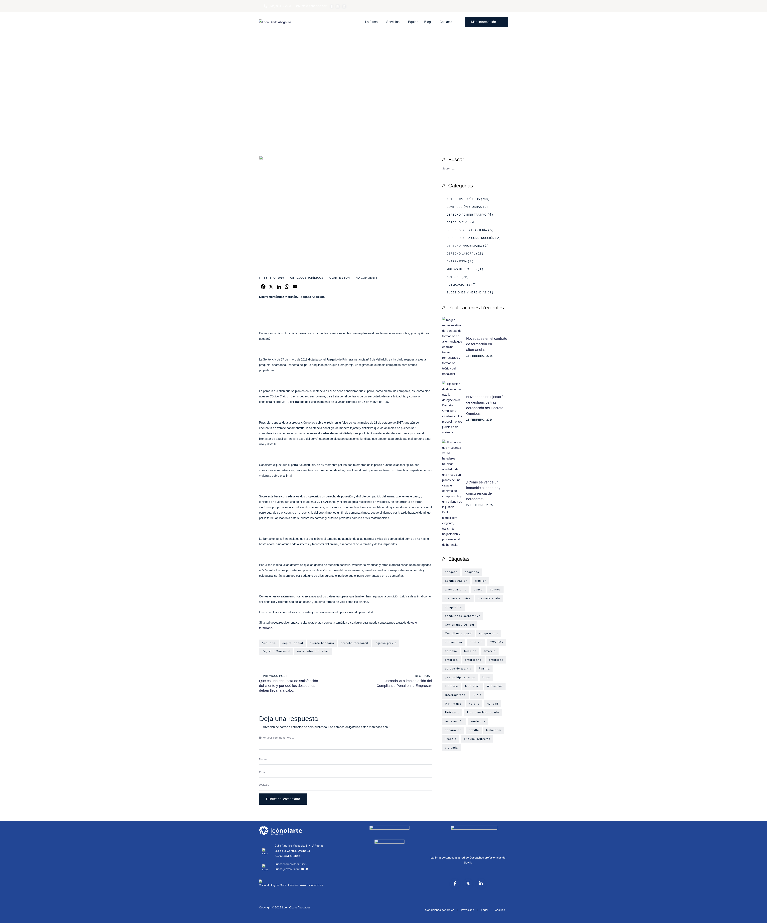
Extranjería (457, 261)
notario (474, 703)
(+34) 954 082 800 (280, 6)
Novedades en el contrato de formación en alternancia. (486, 344)
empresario (473, 659)
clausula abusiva (458, 598)
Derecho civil (458, 222)
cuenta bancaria (322, 643)
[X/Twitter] (468, 883)
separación (453, 730)
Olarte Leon (339, 277)
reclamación (454, 721)
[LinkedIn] (480, 883)
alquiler (480, 580)
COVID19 (497, 642)
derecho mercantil (354, 643)
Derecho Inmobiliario (464, 245)
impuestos (495, 686)
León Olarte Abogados (296, 907)
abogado (451, 571)
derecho (451, 651)
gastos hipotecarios (460, 677)
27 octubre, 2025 (479, 505)
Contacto (445, 22)
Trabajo (450, 738)
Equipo (413, 22)
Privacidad (467, 909)
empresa (451, 659)
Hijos (486, 677)
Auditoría (269, 643)
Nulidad (492, 703)
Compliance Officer (459, 624)
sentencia (478, 721)
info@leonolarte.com (314, 6)
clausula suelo (489, 598)
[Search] (503, 168)
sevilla (474, 730)
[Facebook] (455, 883)
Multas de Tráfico (462, 269)
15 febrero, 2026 (479, 355)
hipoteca (451, 686)
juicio (477, 694)
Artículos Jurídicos (306, 277)
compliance (453, 607)
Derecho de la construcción (470, 238)
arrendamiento (456, 589)
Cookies (500, 909)
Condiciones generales (439, 909)
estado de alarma (458, 668)
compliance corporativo (463, 615)
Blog (427, 22)
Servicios (392, 22)
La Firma (371, 22)
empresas (496, 659)
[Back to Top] (758, 916)
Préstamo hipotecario (483, 712)
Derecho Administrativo (467, 214)
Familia (484, 668)
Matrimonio (453, 703)
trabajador (494, 730)
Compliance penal (458, 633)
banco (478, 589)
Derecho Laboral (461, 253)
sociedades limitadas (313, 651)
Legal (484, 909)
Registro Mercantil (276, 651)
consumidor (453, 642)
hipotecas (472, 686)
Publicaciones (458, 284)
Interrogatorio (455, 694)
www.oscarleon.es (311, 885)
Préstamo (452, 712)
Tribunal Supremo (477, 738)
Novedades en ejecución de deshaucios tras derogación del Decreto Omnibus (486, 405)
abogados (472, 571)
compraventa (489, 633)
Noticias (454, 276)
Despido (470, 651)
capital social (292, 643)
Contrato (476, 642)
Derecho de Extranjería (467, 230)
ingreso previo (385, 643)
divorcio (490, 651)
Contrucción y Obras (464, 206)
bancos (495, 589)
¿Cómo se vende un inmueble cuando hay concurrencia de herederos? (483, 490)
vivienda (451, 747)
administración (456, 580)
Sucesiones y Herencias (467, 292)
